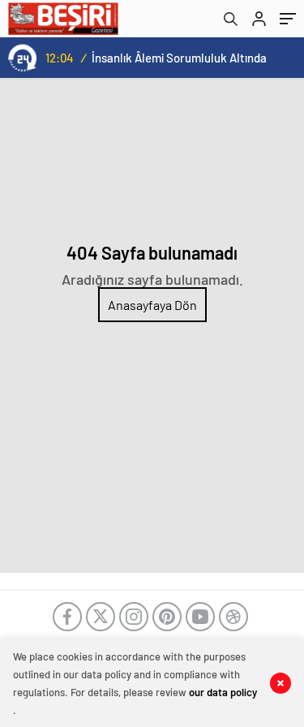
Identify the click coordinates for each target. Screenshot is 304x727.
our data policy (223, 692)
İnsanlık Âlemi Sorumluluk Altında (179, 57)
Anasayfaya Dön (152, 304)
